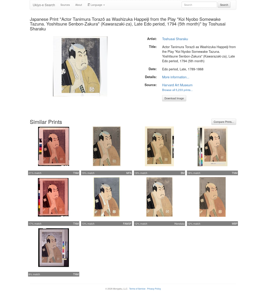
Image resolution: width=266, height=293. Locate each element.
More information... (175, 77)
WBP (234, 223)
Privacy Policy (154, 288)
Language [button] (96, 5)
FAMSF (127, 223)
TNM (76, 173)
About (78, 5)
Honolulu (179, 223)
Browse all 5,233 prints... (177, 90)
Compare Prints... (224, 122)
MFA (129, 173)
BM (183, 173)
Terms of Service (137, 288)
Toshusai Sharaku (175, 38)
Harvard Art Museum (177, 84)
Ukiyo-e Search (44, 4)
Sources (65, 5)
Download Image (174, 98)
